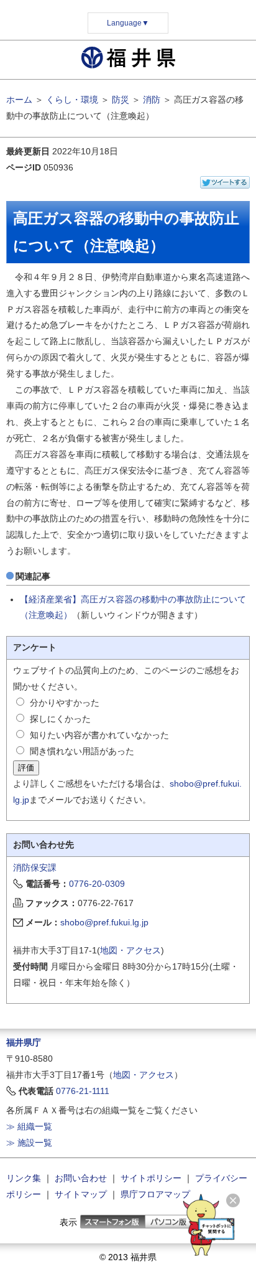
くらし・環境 (72, 100)
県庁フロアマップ (155, 1194)
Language (128, 23)
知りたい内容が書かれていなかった (99, 735)
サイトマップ (81, 1194)
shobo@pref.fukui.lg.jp (104, 922)
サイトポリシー (151, 1178)
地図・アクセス (130, 950)
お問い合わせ (81, 1178)
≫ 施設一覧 (29, 1143)
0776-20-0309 (97, 884)
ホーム (19, 100)
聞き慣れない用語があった (82, 751)
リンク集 (23, 1178)
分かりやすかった (64, 703)
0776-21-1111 (82, 1091)
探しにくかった (60, 719)
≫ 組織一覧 (29, 1126)
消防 (151, 100)
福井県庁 (23, 1042)
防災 (120, 100)
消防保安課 (35, 867)
